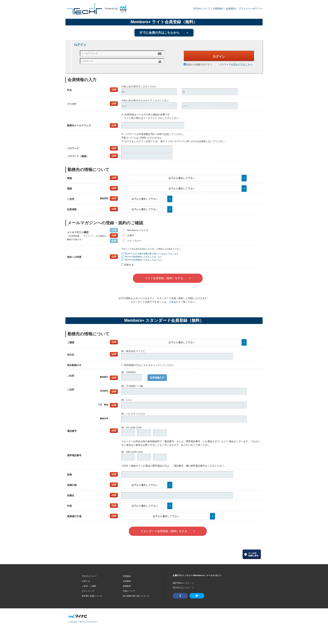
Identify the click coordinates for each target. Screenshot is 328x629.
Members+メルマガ (137, 230)
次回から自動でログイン (199, 64)
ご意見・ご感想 (89, 586)
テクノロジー (134, 240)
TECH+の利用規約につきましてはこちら (143, 257)
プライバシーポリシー (251, 8)
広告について (129, 591)
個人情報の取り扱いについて (136, 596)
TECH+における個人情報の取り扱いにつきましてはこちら (151, 253)
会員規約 (231, 8)
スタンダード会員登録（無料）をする (164, 531)
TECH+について (201, 8)
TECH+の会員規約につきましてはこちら (143, 260)
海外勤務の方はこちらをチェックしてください (149, 365)
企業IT (130, 235)
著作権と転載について (92, 596)
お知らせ (86, 581)
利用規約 (218, 8)
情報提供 (127, 586)
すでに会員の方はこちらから (160, 32)
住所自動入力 (157, 377)
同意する (129, 264)
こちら (172, 301)
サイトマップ (88, 591)
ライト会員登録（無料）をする (164, 278)
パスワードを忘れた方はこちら (235, 64)
